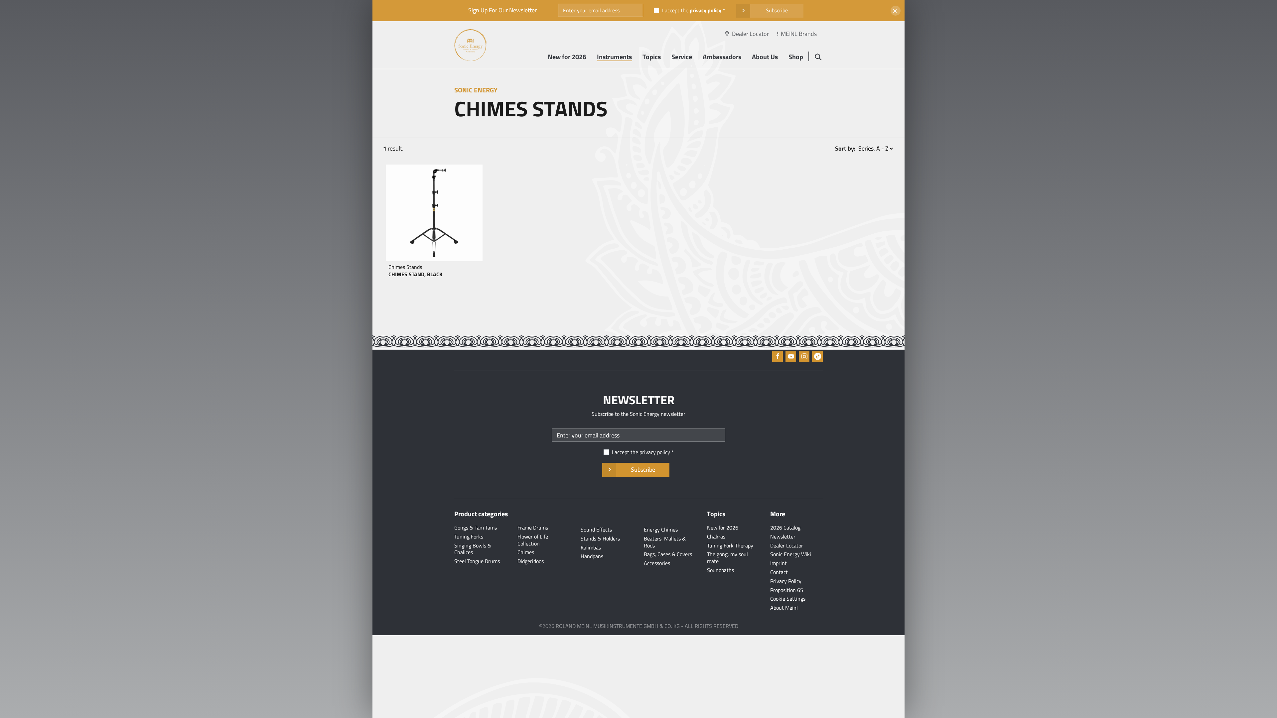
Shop (795, 57)
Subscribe (777, 10)
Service (681, 57)
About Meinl (784, 608)
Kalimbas (591, 547)
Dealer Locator (750, 33)
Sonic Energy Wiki (790, 554)
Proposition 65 (786, 590)
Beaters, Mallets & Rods (665, 542)
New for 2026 (567, 57)
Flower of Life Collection (532, 540)
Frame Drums (532, 528)
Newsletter (782, 536)
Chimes (525, 552)
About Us (765, 57)
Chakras (716, 536)
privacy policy (705, 10)
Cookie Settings (787, 599)
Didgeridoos (530, 561)
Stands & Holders (600, 538)
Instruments (614, 57)
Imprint (778, 563)
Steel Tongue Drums (477, 561)
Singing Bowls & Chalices (472, 548)
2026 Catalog (785, 528)
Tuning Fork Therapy (730, 545)
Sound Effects (596, 530)
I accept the (691, 10)
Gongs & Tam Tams (475, 528)
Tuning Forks (468, 536)
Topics (651, 57)
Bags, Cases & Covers (668, 554)
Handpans (592, 556)
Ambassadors (722, 57)
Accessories (657, 563)
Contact (779, 572)
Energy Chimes (661, 530)
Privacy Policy (785, 581)
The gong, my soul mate (727, 557)
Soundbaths (720, 570)
